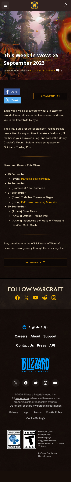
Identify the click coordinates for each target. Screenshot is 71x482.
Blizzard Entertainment (42, 70)
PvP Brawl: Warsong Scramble (39, 201)
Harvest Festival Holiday (35, 178)
